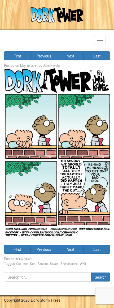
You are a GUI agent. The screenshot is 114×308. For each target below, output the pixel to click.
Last (96, 56)
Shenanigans (69, 263)
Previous (44, 56)
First (17, 56)
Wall (83, 263)
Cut (18, 263)
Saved (54, 263)
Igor (25, 263)
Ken (32, 263)
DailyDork (25, 259)
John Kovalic (51, 65)
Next (70, 56)
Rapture (42, 263)
